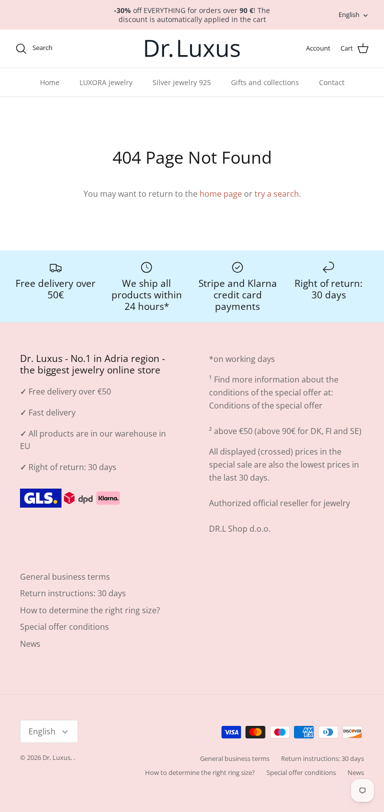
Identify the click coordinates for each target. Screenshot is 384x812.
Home (50, 82)
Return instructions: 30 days (73, 593)
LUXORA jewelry (106, 82)
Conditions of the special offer (265, 405)
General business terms (65, 576)
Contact (331, 82)
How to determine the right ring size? (90, 610)
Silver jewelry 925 (181, 82)
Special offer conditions (64, 626)
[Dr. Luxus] (192, 49)
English (349, 14)
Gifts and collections (265, 82)
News (30, 643)
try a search (276, 193)
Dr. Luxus (56, 757)
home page (221, 193)
